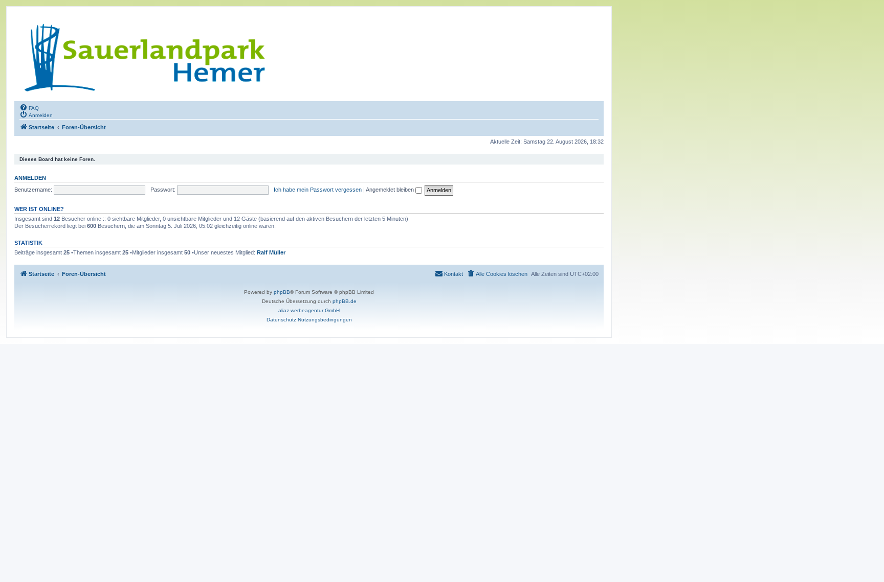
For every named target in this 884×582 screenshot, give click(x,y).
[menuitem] (29, 107)
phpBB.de (345, 301)
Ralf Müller (271, 252)
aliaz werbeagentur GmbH (309, 310)
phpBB (282, 292)
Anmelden (30, 178)
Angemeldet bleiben (390, 190)
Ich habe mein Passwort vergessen (318, 190)
